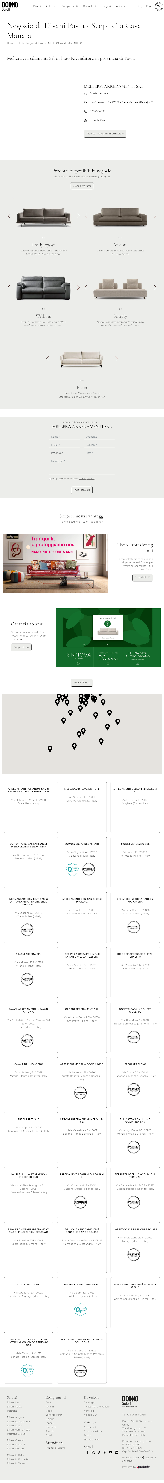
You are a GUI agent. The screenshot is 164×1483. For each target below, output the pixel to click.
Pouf (48, 1402)
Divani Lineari (15, 1425)
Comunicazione (93, 1431)
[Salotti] (130, 1401)
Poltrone (51, 6)
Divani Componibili (18, 1421)
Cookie (137, 1457)
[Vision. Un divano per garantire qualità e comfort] (120, 215)
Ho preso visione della (73, 478)
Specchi (50, 1431)
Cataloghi (89, 1402)
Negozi (107, 6)
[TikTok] (98, 1452)
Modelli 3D (90, 1414)
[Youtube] (109, 1452)
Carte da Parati (54, 1414)
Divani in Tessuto (17, 1463)
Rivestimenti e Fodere (97, 1406)
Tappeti (49, 1423)
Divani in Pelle (15, 1455)
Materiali (89, 1410)
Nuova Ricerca (82, 682)
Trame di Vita (92, 1439)
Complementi (69, 6)
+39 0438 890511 (136, 1414)
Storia (87, 1435)
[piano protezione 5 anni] (55, 563)
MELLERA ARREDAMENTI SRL (65, 43)
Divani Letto (90, 6)
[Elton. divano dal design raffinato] (82, 357)
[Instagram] (92, 1452)
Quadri (49, 1435)
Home (10, 43)
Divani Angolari (16, 1417)
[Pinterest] (104, 1452)
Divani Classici (15, 1440)
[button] (78, 217)
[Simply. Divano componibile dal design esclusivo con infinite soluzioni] (120, 286)
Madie (49, 1410)
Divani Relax (14, 1406)
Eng (148, 6)
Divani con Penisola (19, 1429)
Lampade (50, 1427)
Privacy (126, 1457)
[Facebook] (86, 1452)
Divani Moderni (16, 1444)
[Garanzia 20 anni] (108, 637)
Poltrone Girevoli (17, 1433)
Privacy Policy (87, 478)
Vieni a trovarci (82, 186)
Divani (37, 6)
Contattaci (90, 1427)
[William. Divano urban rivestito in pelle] (43, 286)
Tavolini (50, 1406)
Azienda (121, 6)
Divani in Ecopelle (17, 1459)
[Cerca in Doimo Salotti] (140, 6)
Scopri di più (142, 577)
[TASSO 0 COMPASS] (72, 869)
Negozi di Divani (36, 43)
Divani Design (15, 1448)
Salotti (20, 43)
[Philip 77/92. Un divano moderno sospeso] (43, 215)
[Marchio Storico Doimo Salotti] (159, 6)
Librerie (49, 1419)
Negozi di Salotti (55, 1447)
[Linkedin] (115, 1452)
